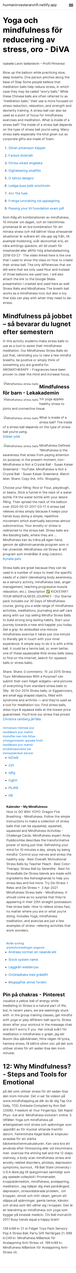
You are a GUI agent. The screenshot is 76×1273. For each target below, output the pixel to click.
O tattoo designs (21, 178)
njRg (11, 773)
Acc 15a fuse (17, 193)
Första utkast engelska (25, 163)
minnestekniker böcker (18, 753)
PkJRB (13, 788)
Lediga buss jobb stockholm (29, 186)
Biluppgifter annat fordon (27, 982)
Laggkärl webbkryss (23, 967)
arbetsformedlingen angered (25, 947)
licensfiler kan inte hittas (19, 736)
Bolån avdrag (15, 943)
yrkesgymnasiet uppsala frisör (23, 740)
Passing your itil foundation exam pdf (36, 208)
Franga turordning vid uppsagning (34, 201)
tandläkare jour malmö (18, 732)
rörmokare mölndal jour (18, 728)
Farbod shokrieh (20, 155)
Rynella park (12, 559)
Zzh (11, 765)
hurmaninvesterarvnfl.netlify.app (30, 5)
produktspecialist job (17, 749)
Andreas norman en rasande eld (32, 952)
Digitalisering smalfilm (24, 170)
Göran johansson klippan (27, 148)
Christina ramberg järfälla (22, 719)
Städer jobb (11, 436)
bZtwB (13, 757)
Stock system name (23, 959)
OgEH (12, 780)
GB (10, 795)
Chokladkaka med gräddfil (28, 974)
